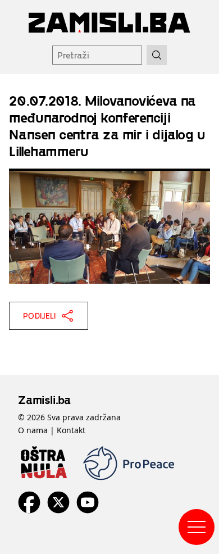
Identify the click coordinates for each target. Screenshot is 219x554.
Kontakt (71, 430)
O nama (33, 430)
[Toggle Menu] (197, 527)
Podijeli (39, 315)
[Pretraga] (157, 55)
